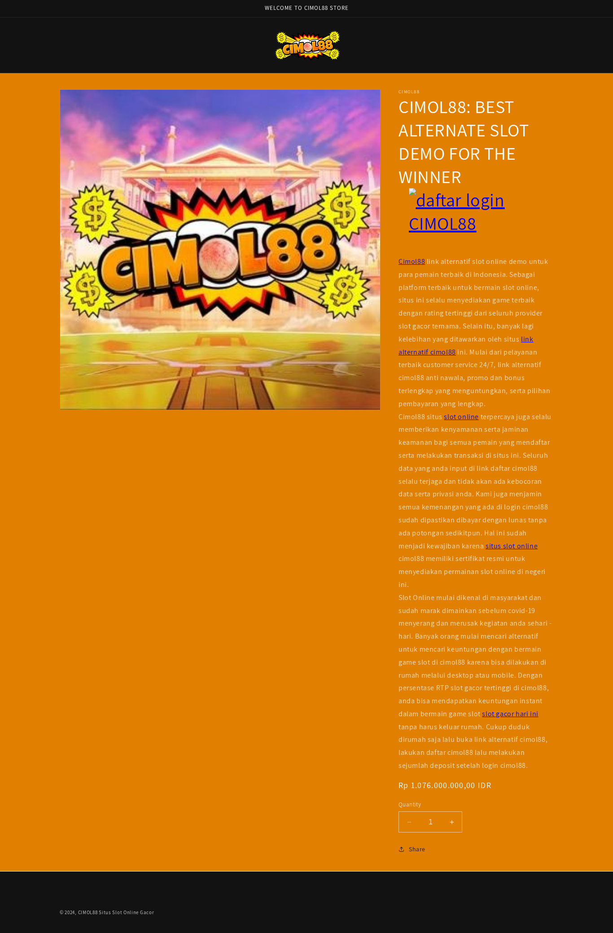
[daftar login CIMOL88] (475, 221)
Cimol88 (411, 261)
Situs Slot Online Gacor (126, 912)
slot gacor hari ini (510, 713)
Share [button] (417, 849)
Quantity (409, 804)
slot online (461, 416)
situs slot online (512, 546)
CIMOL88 (88, 912)
